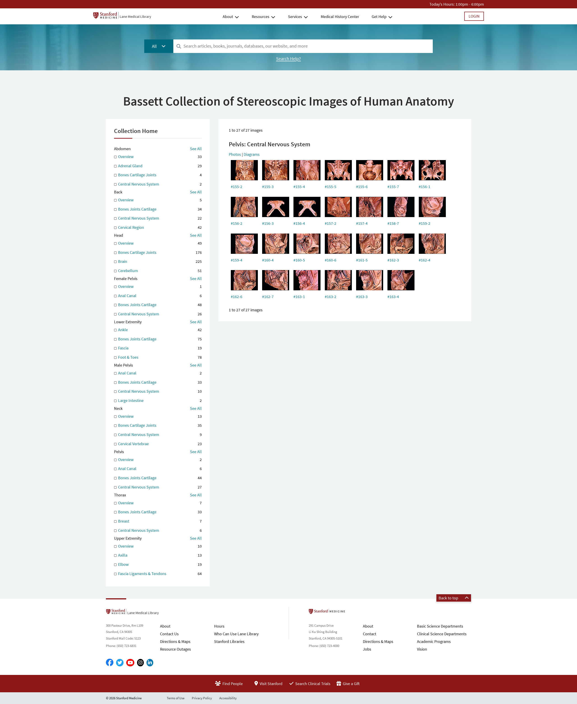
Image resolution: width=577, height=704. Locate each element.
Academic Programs (434, 641)
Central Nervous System (159, 184)
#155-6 (362, 186)
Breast (159, 521)
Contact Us (169, 633)
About (228, 16)
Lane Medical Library (135, 16)
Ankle (159, 329)
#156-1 (424, 186)
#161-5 (362, 260)
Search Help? (288, 59)
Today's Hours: (442, 4)
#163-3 (362, 296)
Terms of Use (175, 698)
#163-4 (393, 296)
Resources (260, 16)
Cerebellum (159, 270)
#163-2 (330, 296)
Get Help (379, 16)
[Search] (178, 46)
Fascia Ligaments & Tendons (159, 573)
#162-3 (393, 260)
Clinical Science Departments (442, 633)
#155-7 (393, 186)
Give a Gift (351, 683)
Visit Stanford (270, 683)
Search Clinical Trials (312, 683)
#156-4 (299, 223)
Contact (369, 633)
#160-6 (330, 260)
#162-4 (424, 260)
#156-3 (268, 223)
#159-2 (424, 223)
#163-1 (299, 296)
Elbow (159, 564)
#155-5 (330, 186)
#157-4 (362, 223)
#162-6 (236, 296)
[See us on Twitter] (120, 662)
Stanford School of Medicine (352, 612)
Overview (159, 156)
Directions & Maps (175, 641)
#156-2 (236, 223)
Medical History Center (340, 16)
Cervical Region (159, 227)
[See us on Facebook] (109, 663)
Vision (422, 649)
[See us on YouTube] (130, 662)
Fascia (159, 348)
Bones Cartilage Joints (159, 174)
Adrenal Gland (159, 165)
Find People (232, 683)
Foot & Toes (159, 357)
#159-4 (236, 260)
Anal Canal (159, 295)
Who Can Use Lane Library (236, 633)
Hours (219, 626)
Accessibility (228, 698)
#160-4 (268, 260)
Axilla (159, 555)
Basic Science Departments (440, 626)
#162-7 (268, 296)
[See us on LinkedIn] (150, 662)
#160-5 (299, 260)
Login (474, 16)
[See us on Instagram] (140, 662)
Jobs (367, 649)
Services (295, 16)
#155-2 (236, 186)
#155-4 (299, 186)
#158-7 (393, 223)
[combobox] (303, 46)
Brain (159, 261)
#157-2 (330, 223)
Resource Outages (175, 649)
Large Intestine (159, 400)
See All (196, 148)
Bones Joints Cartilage (159, 209)
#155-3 (268, 186)
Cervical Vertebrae (159, 443)
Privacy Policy (202, 698)
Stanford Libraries (229, 641)
